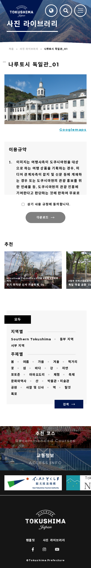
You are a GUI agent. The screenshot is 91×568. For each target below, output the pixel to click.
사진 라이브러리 (54, 540)
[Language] (51, 10)
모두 (17, 319)
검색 (66, 404)
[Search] (66, 10)
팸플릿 (30, 540)
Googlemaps (73, 129)
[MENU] (80, 10)
